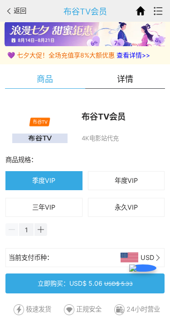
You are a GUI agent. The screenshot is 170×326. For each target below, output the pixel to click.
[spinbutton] (26, 229)
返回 (20, 10)
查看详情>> (133, 55)
